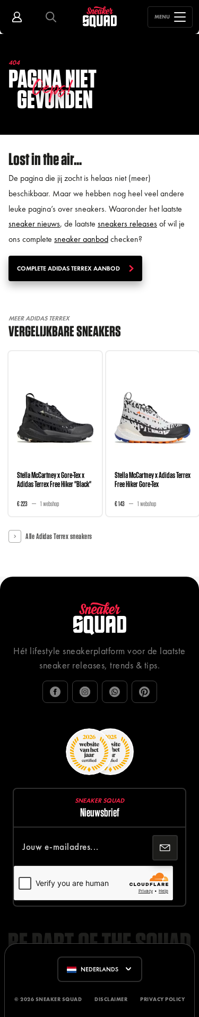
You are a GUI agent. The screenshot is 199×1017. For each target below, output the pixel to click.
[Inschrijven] (165, 847)
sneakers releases (127, 223)
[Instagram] (85, 692)
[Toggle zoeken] (51, 17)
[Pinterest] (144, 692)
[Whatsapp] (114, 692)
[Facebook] (55, 692)
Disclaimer (110, 999)
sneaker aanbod (81, 239)
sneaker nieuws (34, 223)
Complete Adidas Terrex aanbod (68, 268)
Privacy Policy (162, 999)
